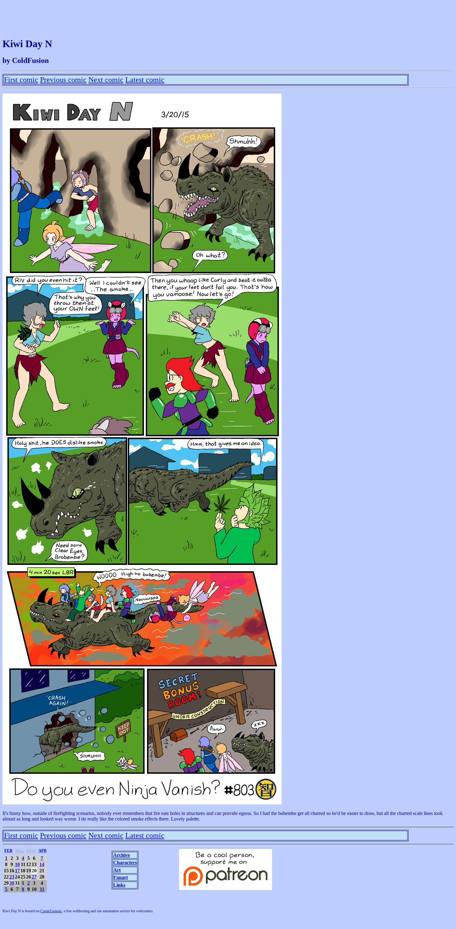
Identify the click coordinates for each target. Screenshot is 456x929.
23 (11, 876)
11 (42, 889)
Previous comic (63, 80)
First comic (21, 80)
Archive (121, 855)
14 (41, 864)
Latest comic (144, 80)
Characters (125, 862)
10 (17, 864)
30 (11, 883)
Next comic (105, 80)
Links (119, 884)
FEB (8, 850)
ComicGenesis (51, 911)
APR (42, 850)
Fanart (120, 877)
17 (17, 870)
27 (34, 876)
